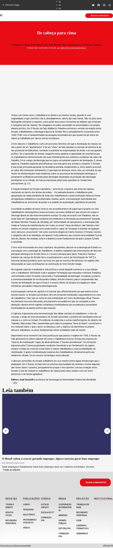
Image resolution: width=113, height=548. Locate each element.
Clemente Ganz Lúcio (15, 463)
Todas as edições (11, 470)
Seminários (82, 533)
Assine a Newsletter (96, 482)
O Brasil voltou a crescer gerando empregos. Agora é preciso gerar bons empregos (50, 458)
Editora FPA (65, 528)
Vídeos (26, 528)
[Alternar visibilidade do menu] (1, 15)
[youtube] (93, 5)
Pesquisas (28, 509)
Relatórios (29, 515)
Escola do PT (47, 512)
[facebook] (99, 5)
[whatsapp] (110, 5)
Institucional (103, 498)
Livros (26, 504)
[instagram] (104, 5)
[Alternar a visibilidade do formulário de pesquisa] (66, 15)
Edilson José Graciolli (73, 48)
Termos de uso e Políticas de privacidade (15, 546)
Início (17, 5)
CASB (78, 520)
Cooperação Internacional (65, 507)
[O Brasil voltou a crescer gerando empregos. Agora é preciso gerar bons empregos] (56, 424)
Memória (63, 515)
